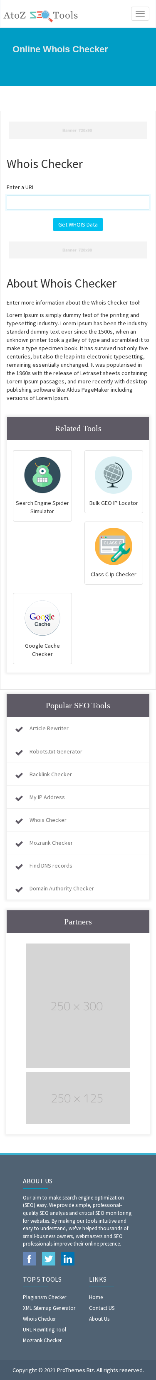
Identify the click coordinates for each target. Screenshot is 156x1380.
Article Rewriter (49, 728)
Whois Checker (48, 820)
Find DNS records (51, 865)
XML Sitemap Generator (49, 1308)
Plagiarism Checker (44, 1297)
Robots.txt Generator (56, 751)
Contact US (101, 1308)
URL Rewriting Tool (44, 1329)
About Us (99, 1318)
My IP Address (47, 797)
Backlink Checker (51, 774)
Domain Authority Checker (62, 888)
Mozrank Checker (51, 842)
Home (96, 1297)
